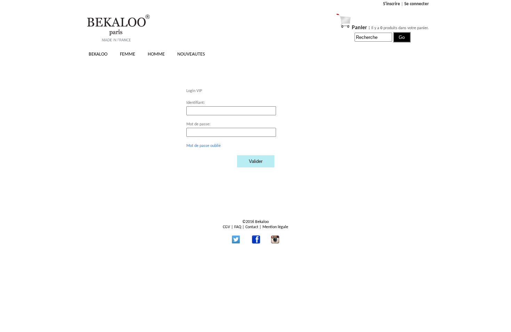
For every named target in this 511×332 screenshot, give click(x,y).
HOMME (156, 54)
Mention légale (275, 227)
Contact (251, 227)
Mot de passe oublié (203, 146)
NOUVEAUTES (191, 54)
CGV (226, 227)
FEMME (127, 54)
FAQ (237, 227)
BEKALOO (98, 54)
